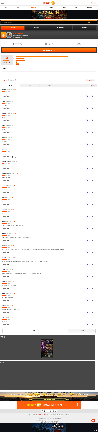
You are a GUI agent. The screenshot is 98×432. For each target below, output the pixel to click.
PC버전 (49, 411)
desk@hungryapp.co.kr (54, 421)
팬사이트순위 (36, 27)
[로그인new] (95, 2)
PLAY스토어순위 (60, 27)
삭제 (15, 156)
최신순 (10, 85)
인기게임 (13, 27)
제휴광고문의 (67, 415)
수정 (12, 156)
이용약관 (35, 415)
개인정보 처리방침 (41, 415)
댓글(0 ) (4, 96)
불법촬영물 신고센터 (59, 415)
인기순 (29, 85)
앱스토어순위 (84, 27)
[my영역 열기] (2, 2)
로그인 (43, 411)
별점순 (49, 85)
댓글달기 (8, 96)
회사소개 (29, 415)
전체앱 (54, 411)
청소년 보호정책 (50, 415)
